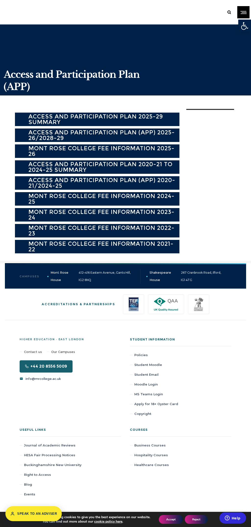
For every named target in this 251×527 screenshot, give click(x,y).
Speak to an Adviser (37, 513)
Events (29, 494)
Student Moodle (148, 365)
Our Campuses (63, 352)
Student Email (146, 374)
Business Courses (150, 445)
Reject (196, 519)
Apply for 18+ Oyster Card (156, 404)
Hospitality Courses (151, 455)
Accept (171, 519)
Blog (28, 484)
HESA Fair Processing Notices (49, 455)
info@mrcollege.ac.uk (43, 379)
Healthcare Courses (151, 465)
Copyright (142, 414)
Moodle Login (146, 384)
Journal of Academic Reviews (49, 445)
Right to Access (37, 475)
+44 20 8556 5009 (48, 366)
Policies (141, 355)
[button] (244, 26)
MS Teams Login (148, 394)
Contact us (33, 352)
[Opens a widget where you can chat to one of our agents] (232, 518)
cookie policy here (108, 521)
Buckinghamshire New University (52, 465)
